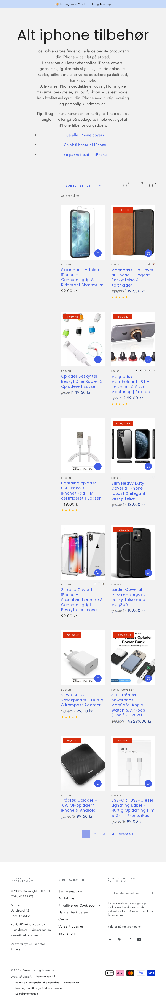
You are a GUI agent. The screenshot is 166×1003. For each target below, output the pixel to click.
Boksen (27, 970)
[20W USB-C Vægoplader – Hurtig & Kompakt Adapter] (83, 657)
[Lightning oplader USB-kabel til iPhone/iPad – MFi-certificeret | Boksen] (83, 445)
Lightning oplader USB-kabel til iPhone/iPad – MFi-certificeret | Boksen (81, 490)
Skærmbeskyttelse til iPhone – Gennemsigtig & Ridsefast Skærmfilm (82, 277)
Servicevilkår (71, 983)
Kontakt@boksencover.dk (28, 924)
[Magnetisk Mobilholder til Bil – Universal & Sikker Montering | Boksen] (133, 339)
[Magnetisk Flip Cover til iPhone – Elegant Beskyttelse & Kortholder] (133, 232)
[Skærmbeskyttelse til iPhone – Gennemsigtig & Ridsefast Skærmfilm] (83, 232)
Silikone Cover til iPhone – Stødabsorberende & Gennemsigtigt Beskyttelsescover (82, 600)
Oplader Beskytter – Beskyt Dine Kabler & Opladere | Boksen (81, 381)
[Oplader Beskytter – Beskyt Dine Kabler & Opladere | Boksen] (83, 339)
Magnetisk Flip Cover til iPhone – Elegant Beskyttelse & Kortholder (132, 277)
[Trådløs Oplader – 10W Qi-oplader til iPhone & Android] (83, 763)
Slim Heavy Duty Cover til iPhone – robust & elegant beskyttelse (129, 491)
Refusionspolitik (46, 977)
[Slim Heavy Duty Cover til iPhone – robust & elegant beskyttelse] (133, 445)
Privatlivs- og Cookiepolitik (79, 905)
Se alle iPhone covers (85, 135)
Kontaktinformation (26, 994)
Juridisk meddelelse (50, 988)
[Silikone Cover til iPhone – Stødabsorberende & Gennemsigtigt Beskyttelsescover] (83, 552)
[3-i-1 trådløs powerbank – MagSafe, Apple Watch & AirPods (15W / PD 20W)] (133, 657)
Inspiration (66, 933)
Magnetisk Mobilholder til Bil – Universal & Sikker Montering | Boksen (130, 384)
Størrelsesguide (70, 891)
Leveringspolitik (24, 988)
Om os (63, 919)
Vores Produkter (70, 926)
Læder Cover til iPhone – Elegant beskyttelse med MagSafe (128, 597)
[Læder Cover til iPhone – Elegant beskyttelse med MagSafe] (133, 552)
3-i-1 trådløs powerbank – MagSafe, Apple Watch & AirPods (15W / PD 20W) (128, 705)
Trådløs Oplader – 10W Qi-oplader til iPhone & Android (79, 805)
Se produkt (98, 253)
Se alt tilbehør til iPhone (85, 145)
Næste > (126, 834)
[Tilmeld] (152, 893)
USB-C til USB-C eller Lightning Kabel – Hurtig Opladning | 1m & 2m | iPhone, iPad (133, 808)
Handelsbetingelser (73, 912)
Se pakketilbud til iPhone (85, 154)
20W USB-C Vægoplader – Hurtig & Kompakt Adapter (82, 700)
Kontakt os (66, 898)
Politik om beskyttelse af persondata (37, 983)
